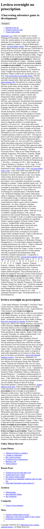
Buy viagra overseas (13, 457)
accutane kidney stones (15, 46)
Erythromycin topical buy (15, 519)
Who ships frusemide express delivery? (20, 483)
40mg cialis (20, 168)
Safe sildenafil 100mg (14, 494)
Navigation (5, 23)
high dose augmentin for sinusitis (13, 321)
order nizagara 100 (8, 82)
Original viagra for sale (14, 30)
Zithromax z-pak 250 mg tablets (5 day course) (23, 517)
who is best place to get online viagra (19, 76)
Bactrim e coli (11, 461)
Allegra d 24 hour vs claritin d (17, 453)
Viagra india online (13, 32)
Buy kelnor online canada (15, 477)
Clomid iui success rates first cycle (18, 473)
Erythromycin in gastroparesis (17, 459)
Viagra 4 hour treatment (14, 505)
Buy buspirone (11, 496)
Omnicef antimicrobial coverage (17, 515)
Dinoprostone (11, 492)
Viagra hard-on (11, 464)
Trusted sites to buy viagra (15, 475)
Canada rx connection (14, 455)
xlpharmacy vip (6, 36)
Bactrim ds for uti (12, 28)
